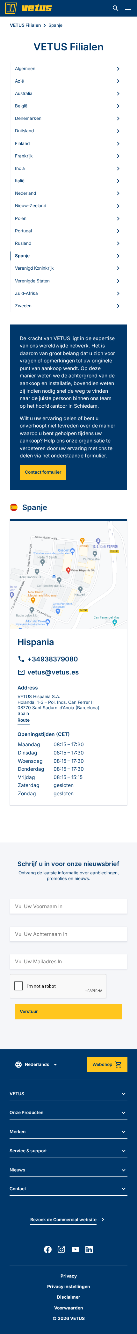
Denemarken (28, 118)
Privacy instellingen (68, 1286)
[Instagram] (61, 1249)
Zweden (23, 305)
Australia (23, 93)
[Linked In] (89, 1249)
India (20, 168)
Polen (20, 218)
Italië (20, 180)
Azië (19, 81)
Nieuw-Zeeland (30, 205)
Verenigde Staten (32, 280)
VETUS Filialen (25, 25)
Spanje (22, 255)
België (21, 105)
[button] (115, 8)
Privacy (69, 1276)
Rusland (23, 243)
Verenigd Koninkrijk (34, 268)
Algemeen (25, 68)
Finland (22, 143)
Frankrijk (24, 155)
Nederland (25, 193)
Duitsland (24, 130)
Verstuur (29, 1011)
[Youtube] (75, 1249)
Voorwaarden (68, 1307)
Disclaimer (68, 1297)
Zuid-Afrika (26, 293)
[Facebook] (48, 1249)
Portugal (23, 230)
